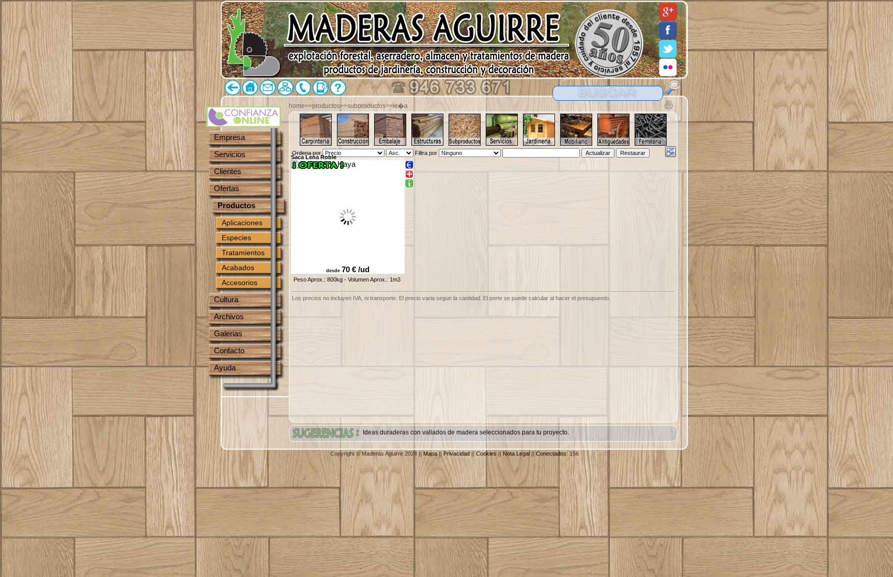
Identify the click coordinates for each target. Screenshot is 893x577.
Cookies (486, 453)
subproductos (366, 106)
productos (326, 106)
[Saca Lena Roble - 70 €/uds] (409, 184)
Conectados (551, 453)
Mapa (430, 453)
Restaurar (632, 153)
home (297, 106)
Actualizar (598, 153)
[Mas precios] (409, 164)
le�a (400, 106)
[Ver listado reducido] (670, 151)
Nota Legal (516, 453)
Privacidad (456, 453)
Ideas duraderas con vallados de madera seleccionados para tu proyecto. (466, 432)
